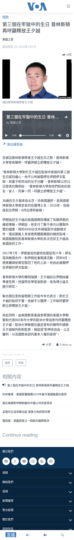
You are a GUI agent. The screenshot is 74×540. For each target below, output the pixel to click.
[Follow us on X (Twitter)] (15, 461)
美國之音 (15, 122)
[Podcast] (51, 461)
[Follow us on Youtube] (24, 461)
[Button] (67, 54)
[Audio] (28, 535)
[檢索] (62, 535)
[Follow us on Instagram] (33, 461)
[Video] (45, 535)
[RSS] (42, 461)
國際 (5, 17)
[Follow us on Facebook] (6, 461)
